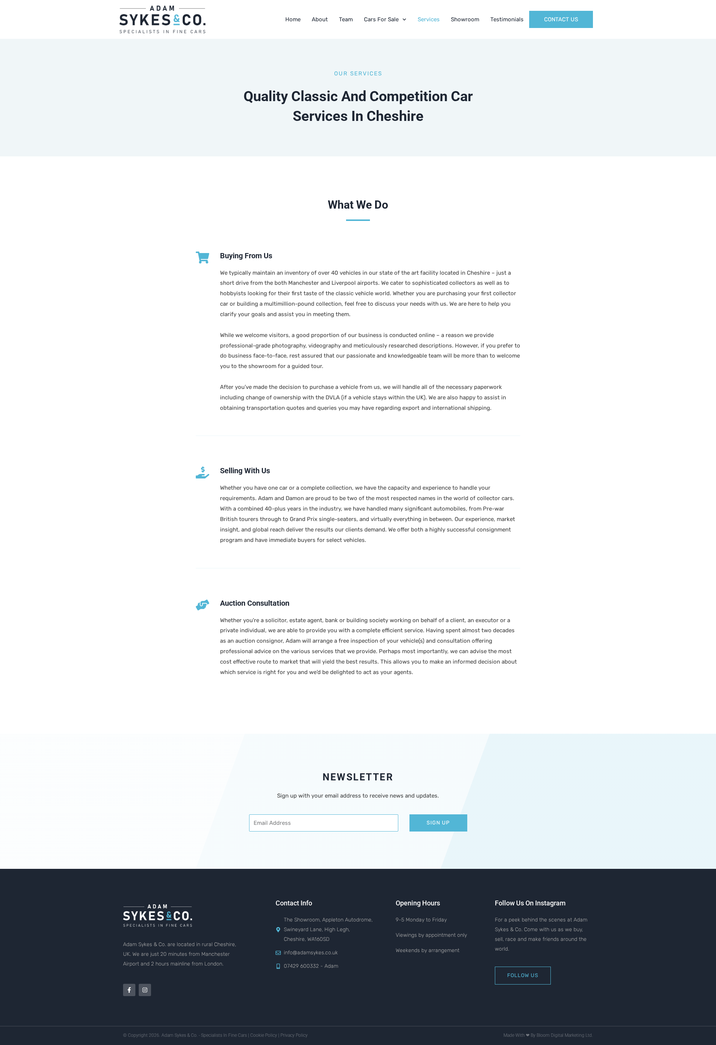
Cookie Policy (263, 1035)
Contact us (561, 19)
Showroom (465, 19)
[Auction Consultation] (202, 605)
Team (346, 19)
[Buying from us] (202, 257)
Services (429, 19)
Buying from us (246, 255)
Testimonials (507, 19)
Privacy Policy (294, 1035)
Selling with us (245, 470)
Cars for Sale (381, 19)
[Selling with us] (202, 472)
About (320, 19)
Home (293, 19)
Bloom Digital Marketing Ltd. (565, 1035)
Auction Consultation (254, 603)
